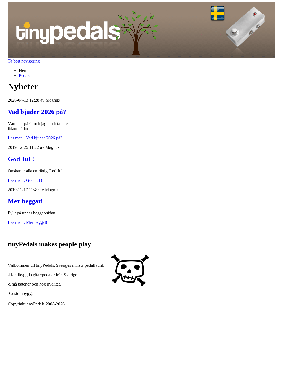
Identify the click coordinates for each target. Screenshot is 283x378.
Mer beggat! (25, 201)
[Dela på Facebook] (21, 232)
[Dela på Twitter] (26, 232)
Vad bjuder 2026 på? (37, 111)
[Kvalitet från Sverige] (130, 285)
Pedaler (25, 75)
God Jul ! (21, 159)
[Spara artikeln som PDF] (15, 232)
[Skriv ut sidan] (10, 232)
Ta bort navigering (24, 61)
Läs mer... (35, 138)
